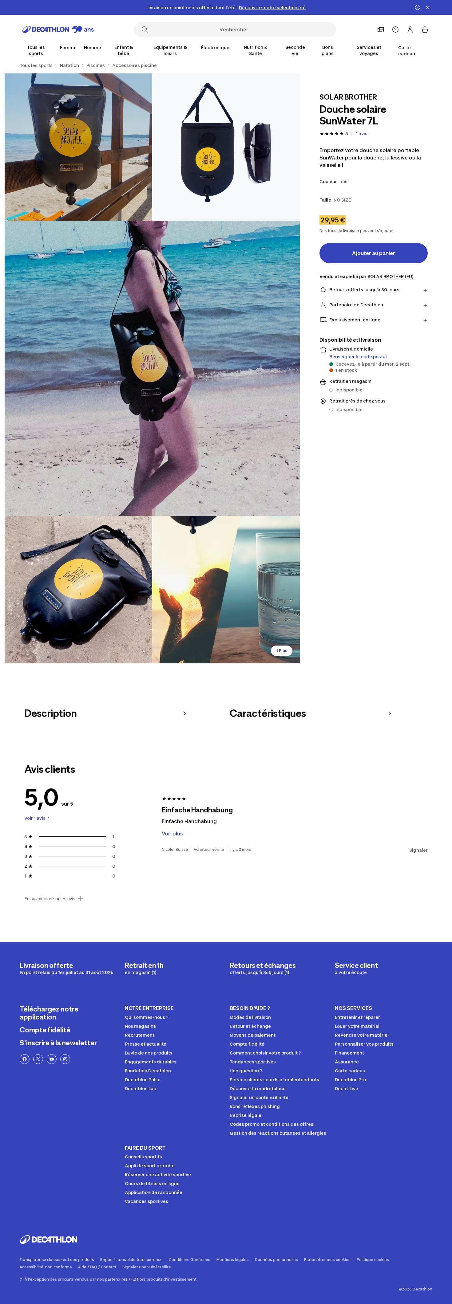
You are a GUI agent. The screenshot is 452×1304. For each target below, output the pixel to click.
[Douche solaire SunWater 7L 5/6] (226, 589)
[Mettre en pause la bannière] (417, 7)
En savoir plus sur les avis (49, 898)
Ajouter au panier (373, 253)
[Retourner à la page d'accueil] (58, 29)
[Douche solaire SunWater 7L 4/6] (78, 589)
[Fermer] (427, 7)
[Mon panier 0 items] (425, 29)
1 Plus (281, 650)
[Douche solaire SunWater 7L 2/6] (78, 147)
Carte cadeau (406, 50)
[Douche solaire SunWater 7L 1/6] (226, 147)
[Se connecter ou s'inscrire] (410, 29)
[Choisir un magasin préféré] (380, 29)
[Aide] (395, 29)
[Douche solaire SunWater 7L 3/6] (152, 368)
